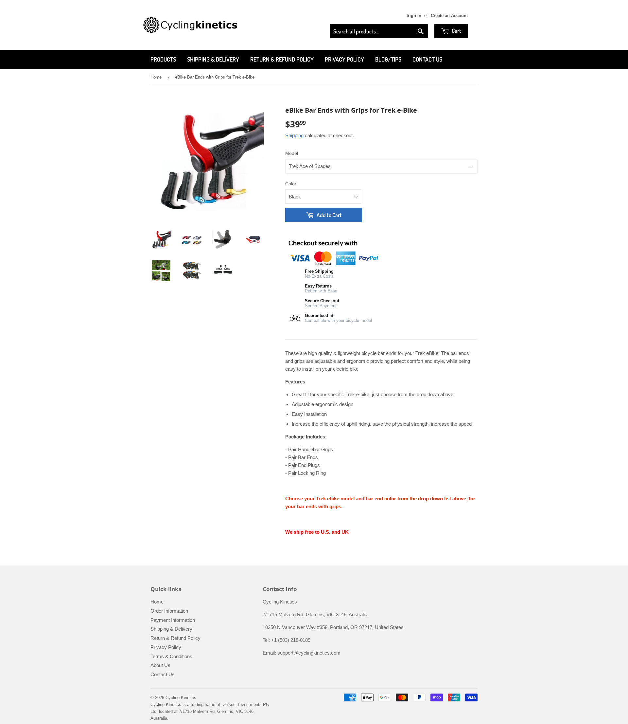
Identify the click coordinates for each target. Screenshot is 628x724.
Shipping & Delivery (213, 59)
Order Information (169, 611)
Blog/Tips (388, 59)
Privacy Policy (344, 59)
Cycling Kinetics (181, 697)
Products (163, 59)
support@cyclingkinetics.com (308, 653)
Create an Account (449, 15)
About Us (160, 665)
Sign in (414, 15)
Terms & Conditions (171, 656)
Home (156, 77)
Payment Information (172, 620)
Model (291, 153)
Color (290, 183)
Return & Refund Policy (282, 59)
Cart (456, 30)
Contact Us (427, 59)
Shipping (294, 135)
